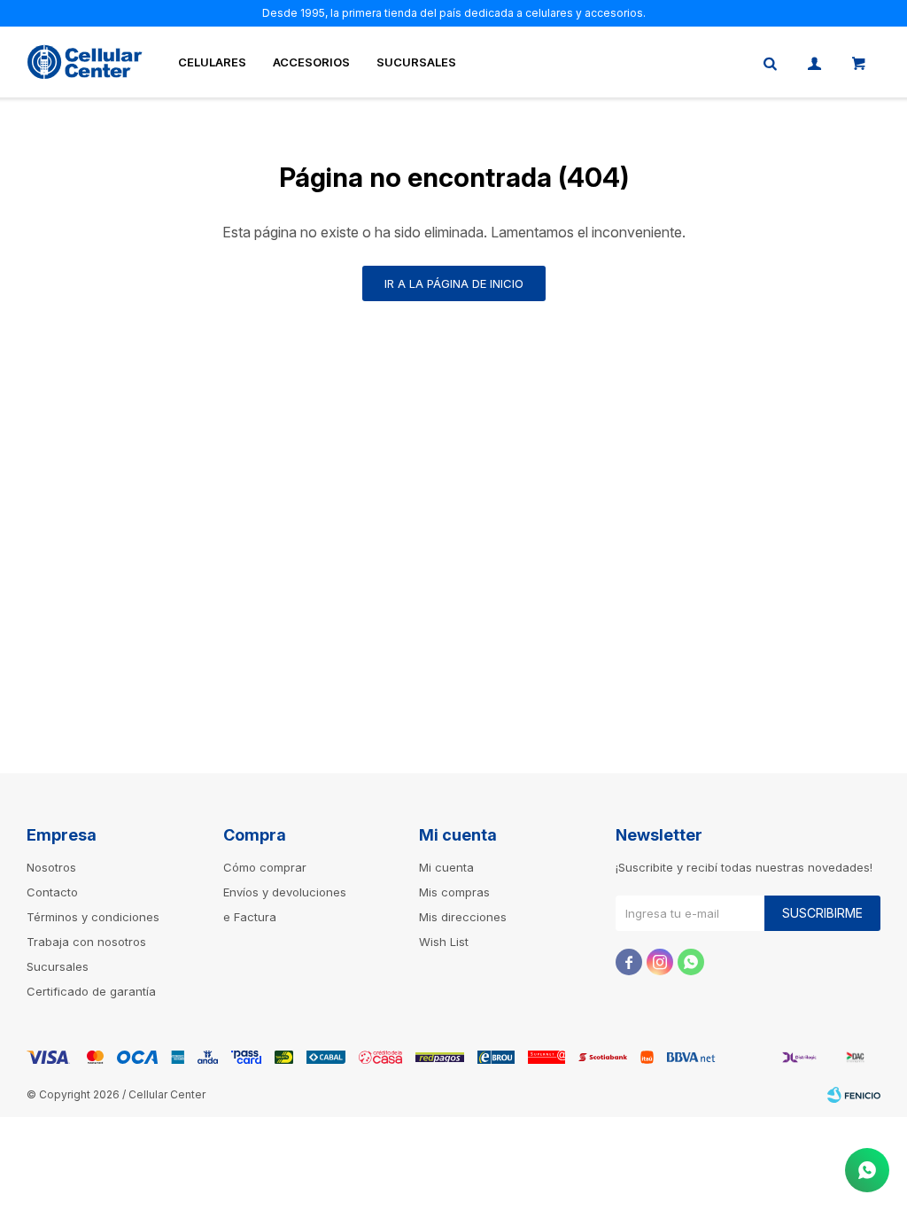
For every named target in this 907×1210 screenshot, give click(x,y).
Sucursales (416, 62)
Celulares (212, 62)
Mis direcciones (463, 917)
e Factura (249, 917)
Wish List (444, 942)
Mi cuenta (446, 867)
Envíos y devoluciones (284, 892)
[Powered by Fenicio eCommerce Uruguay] (853, 1095)
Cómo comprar (264, 867)
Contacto (52, 892)
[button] (770, 62)
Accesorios (311, 62)
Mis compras (454, 892)
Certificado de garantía (91, 991)
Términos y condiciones (93, 917)
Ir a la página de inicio (453, 283)
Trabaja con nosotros (86, 942)
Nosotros (51, 867)
